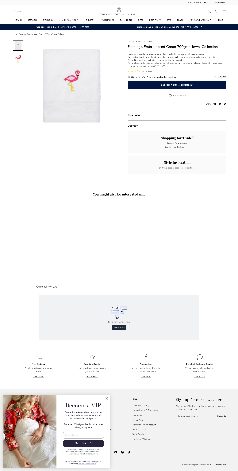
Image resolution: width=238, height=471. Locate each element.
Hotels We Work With (201, 20)
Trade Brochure (139, 429)
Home (14, 34)
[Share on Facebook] (214, 104)
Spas (169, 20)
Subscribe (221, 416)
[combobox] (36, 11)
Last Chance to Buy (140, 405)
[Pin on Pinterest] (225, 104)
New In (18, 20)
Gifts (140, 20)
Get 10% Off (83, 443)
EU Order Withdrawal (141, 439)
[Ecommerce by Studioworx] (217, 464)
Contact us (199, 376)
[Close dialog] (106, 398)
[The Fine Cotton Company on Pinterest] (122, 452)
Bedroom (32, 20)
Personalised (107, 20)
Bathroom (48, 20)
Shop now (146, 376)
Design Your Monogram (177, 85)
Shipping (151, 77)
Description (134, 115)
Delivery (133, 126)
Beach (180, 20)
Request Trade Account (177, 143)
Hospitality (155, 20)
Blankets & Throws (69, 20)
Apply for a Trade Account (144, 424)
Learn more (38, 376)
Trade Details (138, 434)
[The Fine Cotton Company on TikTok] (129, 452)
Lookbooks (191, 167)
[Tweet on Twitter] (220, 104)
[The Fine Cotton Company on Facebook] (115, 452)
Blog (220, 20)
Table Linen (126, 20)
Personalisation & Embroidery (145, 410)
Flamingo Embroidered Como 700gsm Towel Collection (38, 260)
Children (90, 20)
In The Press (137, 419)
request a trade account (87, 464)
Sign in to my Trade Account (177, 147)
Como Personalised (140, 41)
